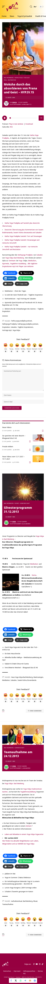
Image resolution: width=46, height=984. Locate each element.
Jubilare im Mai (10, 873)
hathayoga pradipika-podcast (28, 324)
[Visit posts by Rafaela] (6, 103)
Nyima (14, 521)
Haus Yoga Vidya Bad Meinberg (22, 677)
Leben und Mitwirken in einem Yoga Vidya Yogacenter (24, 834)
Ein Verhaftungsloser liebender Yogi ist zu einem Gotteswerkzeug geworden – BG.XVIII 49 (21, 882)
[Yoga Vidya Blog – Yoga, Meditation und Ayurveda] (5, 964)
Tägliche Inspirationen (25, 327)
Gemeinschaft (25, 503)
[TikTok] (42, 964)
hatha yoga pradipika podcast (21, 321)
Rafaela (14, 102)
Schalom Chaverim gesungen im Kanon (19, 891)
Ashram (28, 826)
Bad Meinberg (9, 77)
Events (17, 503)
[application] (23, 117)
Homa (33, 575)
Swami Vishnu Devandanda (27, 680)
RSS (11, 127)
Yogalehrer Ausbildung (18, 263)
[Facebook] (34, 964)
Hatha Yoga (19, 77)
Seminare (12, 260)
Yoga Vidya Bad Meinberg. (14, 258)
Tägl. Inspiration (10, 80)
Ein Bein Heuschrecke (12, 653)
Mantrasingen (38, 677)
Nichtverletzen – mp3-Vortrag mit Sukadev (20, 298)
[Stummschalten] (41, 118)
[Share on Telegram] (25, 980)
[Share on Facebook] (11, 980)
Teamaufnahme (7, 904)
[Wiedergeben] (4, 118)
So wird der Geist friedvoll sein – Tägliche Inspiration (24, 295)
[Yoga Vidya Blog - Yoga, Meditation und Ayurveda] (12, 6)
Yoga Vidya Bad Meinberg (14, 783)
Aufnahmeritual (16, 901)
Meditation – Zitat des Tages (15, 291)
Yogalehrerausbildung (28, 792)
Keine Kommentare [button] (36, 711)
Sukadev (40, 255)
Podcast (27, 77)
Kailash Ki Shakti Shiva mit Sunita (17, 664)
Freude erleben (7, 446)
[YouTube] (36, 964)
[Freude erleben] (38, 448)
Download (29, 124)
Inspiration (6, 327)
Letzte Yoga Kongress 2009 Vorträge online (21, 887)
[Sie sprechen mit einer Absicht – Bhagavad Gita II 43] (38, 437)
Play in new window (16, 124)
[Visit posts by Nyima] (6, 522)
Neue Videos (7, 427)
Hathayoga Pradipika (25, 255)
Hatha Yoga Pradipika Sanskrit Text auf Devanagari (23, 236)
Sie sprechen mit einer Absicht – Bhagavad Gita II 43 (13, 436)
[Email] (30, 980)
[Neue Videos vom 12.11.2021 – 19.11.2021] (38, 458)
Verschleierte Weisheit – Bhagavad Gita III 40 (21, 667)
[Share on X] (16, 980)
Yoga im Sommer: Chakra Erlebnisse (18, 877)
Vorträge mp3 (7, 330)
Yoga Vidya (16, 330)
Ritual (35, 901)
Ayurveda (5, 263)
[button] (4, 6)
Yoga (20, 260)
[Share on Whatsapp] (20, 980)
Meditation (32, 260)
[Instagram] (39, 964)
